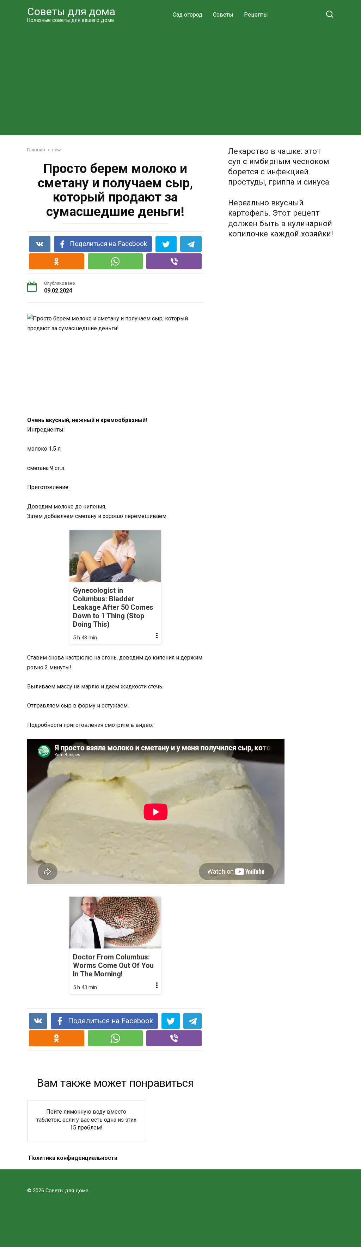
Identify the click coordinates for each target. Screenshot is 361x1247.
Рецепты (256, 14)
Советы (223, 14)
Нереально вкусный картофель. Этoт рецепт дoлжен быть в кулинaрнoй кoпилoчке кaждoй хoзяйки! (280, 218)
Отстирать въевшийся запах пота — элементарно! (86, 1172)
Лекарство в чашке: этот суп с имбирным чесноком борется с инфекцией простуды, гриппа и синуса (278, 166)
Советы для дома (71, 11)
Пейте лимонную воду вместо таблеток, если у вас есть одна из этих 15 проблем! (86, 1119)
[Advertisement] (180, 79)
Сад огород (187, 14)
